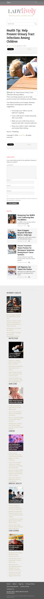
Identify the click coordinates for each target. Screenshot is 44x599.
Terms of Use (24, 586)
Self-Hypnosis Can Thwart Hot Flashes (24, 268)
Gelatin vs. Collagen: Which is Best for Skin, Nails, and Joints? (15, 362)
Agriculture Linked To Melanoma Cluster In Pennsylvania (15, 479)
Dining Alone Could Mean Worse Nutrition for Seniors (16, 368)
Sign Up (21, 584)
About (14, 584)
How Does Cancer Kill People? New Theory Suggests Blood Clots (15, 574)
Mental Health (15, 483)
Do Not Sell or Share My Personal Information (17, 592)
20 (29, 277)
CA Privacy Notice (12, 586)
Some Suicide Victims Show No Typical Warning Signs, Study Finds (16, 526)
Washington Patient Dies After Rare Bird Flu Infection (15, 547)
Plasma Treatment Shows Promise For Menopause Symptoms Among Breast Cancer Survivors (25, 250)
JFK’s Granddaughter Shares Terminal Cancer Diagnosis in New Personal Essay (15, 446)
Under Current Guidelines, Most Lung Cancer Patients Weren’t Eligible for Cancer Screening (16, 456)
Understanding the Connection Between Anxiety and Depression (15, 507)
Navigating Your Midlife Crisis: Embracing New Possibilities (26, 217)
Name (9, 180)
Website (9, 191)
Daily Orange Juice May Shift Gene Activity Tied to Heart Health (15, 374)
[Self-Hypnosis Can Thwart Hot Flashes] (12, 275)
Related (9, 211)
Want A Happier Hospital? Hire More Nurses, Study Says (24, 232)
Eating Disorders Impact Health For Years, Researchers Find (15, 554)
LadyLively (11, 46)
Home (8, 584)
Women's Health (14, 292)
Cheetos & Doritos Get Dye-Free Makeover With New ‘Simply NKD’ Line (16, 379)
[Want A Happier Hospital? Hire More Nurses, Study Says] (12, 238)
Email (9, 185)
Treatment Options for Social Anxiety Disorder (15, 501)
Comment (10, 165)
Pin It (29, 49)
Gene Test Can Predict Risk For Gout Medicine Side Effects (15, 413)
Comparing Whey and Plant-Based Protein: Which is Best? (15, 355)
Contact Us (10, 589)
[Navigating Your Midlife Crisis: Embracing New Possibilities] (12, 223)
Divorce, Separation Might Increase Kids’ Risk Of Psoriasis (16, 419)
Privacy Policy (30, 584)
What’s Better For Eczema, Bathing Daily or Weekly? (16, 401)
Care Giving (14, 530)
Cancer (12, 431)
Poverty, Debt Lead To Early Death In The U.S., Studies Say (15, 560)
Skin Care (13, 383)
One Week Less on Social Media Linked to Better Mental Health (16, 520)
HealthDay (21, 135)
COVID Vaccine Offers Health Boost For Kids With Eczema (15, 407)
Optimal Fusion (10, 597)
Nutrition (13, 338)
